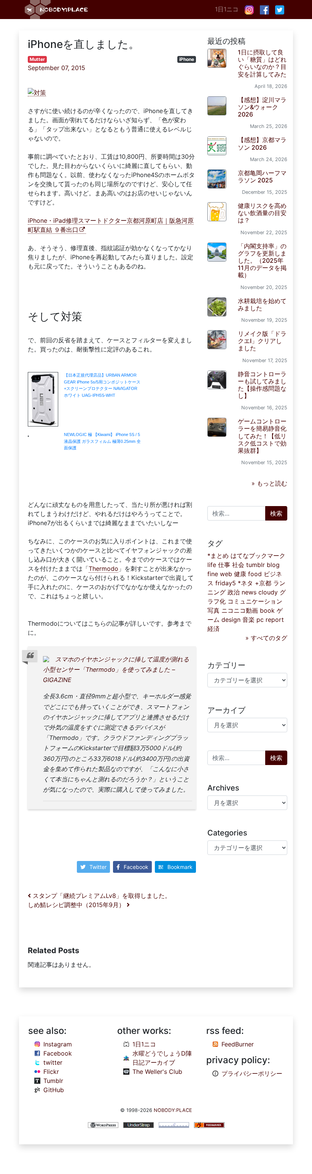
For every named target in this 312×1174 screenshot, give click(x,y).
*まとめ (218, 555)
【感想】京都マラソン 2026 (262, 143)
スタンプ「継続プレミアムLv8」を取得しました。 (101, 895)
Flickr (51, 1071)
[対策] (37, 92)
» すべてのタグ (266, 638)
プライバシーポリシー (251, 1073)
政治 (234, 592)
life (211, 565)
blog (273, 565)
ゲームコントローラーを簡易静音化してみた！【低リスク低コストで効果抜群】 (262, 435)
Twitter (98, 867)
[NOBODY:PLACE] (57, 9)
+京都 (263, 583)
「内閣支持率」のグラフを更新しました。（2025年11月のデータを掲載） (262, 260)
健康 (240, 574)
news (249, 592)
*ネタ (245, 583)
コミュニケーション (255, 601)
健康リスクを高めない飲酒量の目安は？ (262, 213)
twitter (52, 1062)
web (226, 574)
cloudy (268, 592)
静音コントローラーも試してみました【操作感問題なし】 (262, 385)
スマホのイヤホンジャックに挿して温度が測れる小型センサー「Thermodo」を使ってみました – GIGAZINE (116, 669)
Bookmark (180, 867)
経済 (213, 629)
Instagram (57, 1044)
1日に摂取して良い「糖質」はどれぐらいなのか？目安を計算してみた (262, 63)
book (267, 610)
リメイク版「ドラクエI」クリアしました (262, 341)
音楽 (248, 619)
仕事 (224, 565)
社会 (238, 565)
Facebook (136, 867)
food (255, 574)
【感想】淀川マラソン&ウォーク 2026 (262, 107)
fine (212, 574)
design (230, 619)
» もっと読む (269, 483)
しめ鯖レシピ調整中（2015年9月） (77, 905)
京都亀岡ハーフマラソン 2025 (262, 176)
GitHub (53, 1090)
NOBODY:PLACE (173, 1110)
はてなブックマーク (258, 555)
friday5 (225, 583)
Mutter (37, 59)
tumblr (255, 565)
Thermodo (103, 568)
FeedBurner (237, 1044)
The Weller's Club (157, 1071)
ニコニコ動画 (239, 610)
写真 (213, 610)
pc (260, 619)
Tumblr (53, 1081)
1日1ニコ (227, 9)
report (275, 619)
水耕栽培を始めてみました (262, 304)
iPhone (186, 59)
